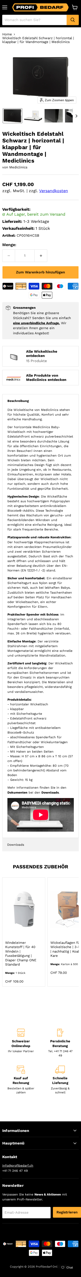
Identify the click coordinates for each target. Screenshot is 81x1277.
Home (7, 34)
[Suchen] (73, 20)
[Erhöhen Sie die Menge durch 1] (41, 255)
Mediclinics (18, 167)
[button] (12, 116)
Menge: (9, 244)
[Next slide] (76, 116)
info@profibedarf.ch (17, 1165)
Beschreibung (18, 401)
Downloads (15, 844)
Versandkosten (53, 190)
